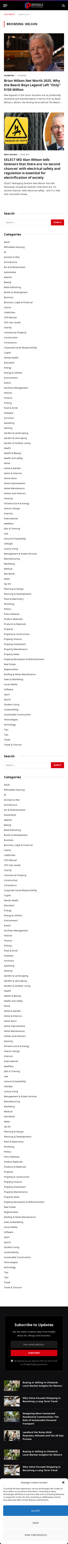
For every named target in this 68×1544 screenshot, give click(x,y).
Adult (7, 241)
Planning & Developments (17, 593)
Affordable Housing (14, 247)
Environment (11, 377)
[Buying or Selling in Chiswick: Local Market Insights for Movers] (12, 1385)
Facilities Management (16, 387)
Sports (7, 699)
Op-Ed (7, 583)
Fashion (8, 392)
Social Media (10, 684)
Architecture (10, 262)
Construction (11, 337)
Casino (7, 307)
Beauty (7, 282)
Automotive (10, 272)
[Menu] (5, 5)
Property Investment (15, 644)
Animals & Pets (12, 257)
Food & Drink (11, 407)
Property (8, 629)
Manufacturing (12, 558)
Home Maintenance (14, 488)
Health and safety (13, 458)
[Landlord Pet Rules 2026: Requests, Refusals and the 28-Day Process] (12, 1435)
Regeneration (11, 669)
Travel (7, 739)
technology (10, 724)
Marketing (9, 563)
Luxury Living (11, 548)
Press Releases (12, 613)
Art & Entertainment (14, 267)
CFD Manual (10, 317)
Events (7, 382)
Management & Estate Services (20, 553)
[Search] (63, 5)
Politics (7, 608)
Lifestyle (8, 543)
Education (9, 362)
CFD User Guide (12, 322)
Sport (7, 694)
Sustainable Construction (17, 714)
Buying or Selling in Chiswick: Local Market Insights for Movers (42, 1384)
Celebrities (9, 312)
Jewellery (8, 523)
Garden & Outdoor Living (17, 443)
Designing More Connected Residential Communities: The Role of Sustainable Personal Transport (41, 1418)
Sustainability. (11, 709)
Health (7, 448)
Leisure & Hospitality (15, 538)
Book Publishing (12, 287)
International (11, 518)
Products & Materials (15, 624)
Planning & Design (14, 588)
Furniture (9, 417)
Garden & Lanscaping (15, 438)
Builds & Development (16, 292)
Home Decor (10, 478)
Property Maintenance (16, 649)
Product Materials (13, 619)
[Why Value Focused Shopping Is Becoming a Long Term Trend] (12, 1401)
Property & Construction (16, 634)
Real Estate (10, 664)
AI (5, 252)
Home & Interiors (13, 473)
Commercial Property (15, 332)
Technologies (11, 719)
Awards (8, 277)
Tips (6, 729)
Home (21, 14)
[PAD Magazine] (34, 5)
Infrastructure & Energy (16, 503)
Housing (8, 498)
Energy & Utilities (13, 372)
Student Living (11, 704)
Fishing (8, 402)
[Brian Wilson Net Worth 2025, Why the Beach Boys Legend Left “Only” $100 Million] (34, 52)
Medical (8, 568)
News (7, 578)
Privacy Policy (30, 1364)
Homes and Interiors (15, 493)
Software (8, 689)
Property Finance (13, 639)
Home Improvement (14, 483)
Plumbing (9, 603)
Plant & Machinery (13, 598)
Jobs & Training (12, 528)
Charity (8, 327)
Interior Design (12, 508)
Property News (11, 654)
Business (8, 297)
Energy (7, 367)
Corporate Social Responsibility (20, 347)
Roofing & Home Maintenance (20, 674)
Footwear (9, 412)
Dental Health (11, 357)
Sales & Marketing (13, 679)
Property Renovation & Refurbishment (24, 659)
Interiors (8, 513)
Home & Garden (12, 468)
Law (6, 533)
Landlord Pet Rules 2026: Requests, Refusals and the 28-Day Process (43, 1435)
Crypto (7, 352)
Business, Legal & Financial (18, 302)
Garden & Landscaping (16, 433)
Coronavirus (10, 342)
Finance (8, 397)
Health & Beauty (12, 453)
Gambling (9, 422)
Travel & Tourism (13, 744)
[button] (63, 1482)
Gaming (8, 427)
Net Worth (9, 573)
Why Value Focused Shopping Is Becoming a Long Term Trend (41, 1399)
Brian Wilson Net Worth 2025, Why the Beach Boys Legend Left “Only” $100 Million (32, 85)
